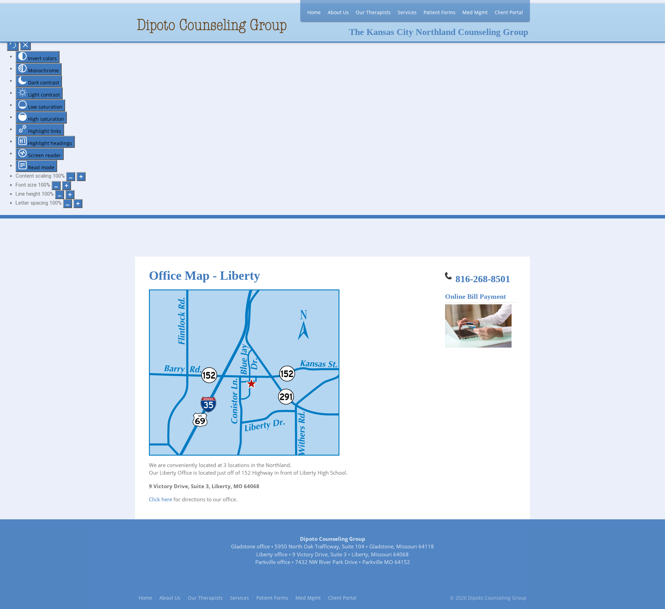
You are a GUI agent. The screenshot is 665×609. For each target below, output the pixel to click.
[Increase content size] (81, 176)
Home (314, 12)
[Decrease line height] (59, 194)
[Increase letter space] (77, 203)
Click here (160, 499)
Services (407, 12)
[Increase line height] (69, 194)
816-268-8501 (482, 279)
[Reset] (13, 46)
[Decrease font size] (56, 185)
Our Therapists (373, 12)
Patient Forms (439, 12)
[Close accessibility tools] (25, 45)
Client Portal (509, 12)
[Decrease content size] (70, 176)
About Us (338, 12)
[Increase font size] (66, 185)
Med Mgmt (475, 12)
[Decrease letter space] (67, 203)
